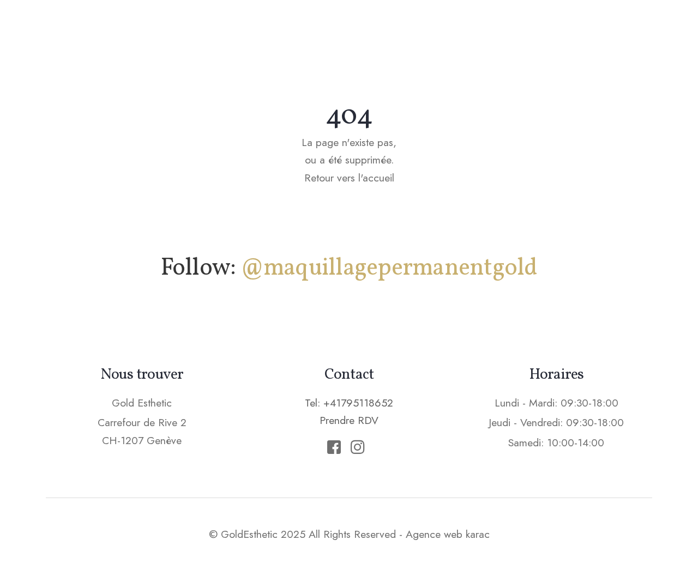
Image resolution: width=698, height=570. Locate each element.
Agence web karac (448, 534)
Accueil (253, 30)
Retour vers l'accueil (349, 177)
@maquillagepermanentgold (389, 268)
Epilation (461, 30)
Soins (397, 30)
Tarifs (525, 30)
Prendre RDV (604, 29)
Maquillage (328, 30)
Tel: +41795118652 (349, 402)
